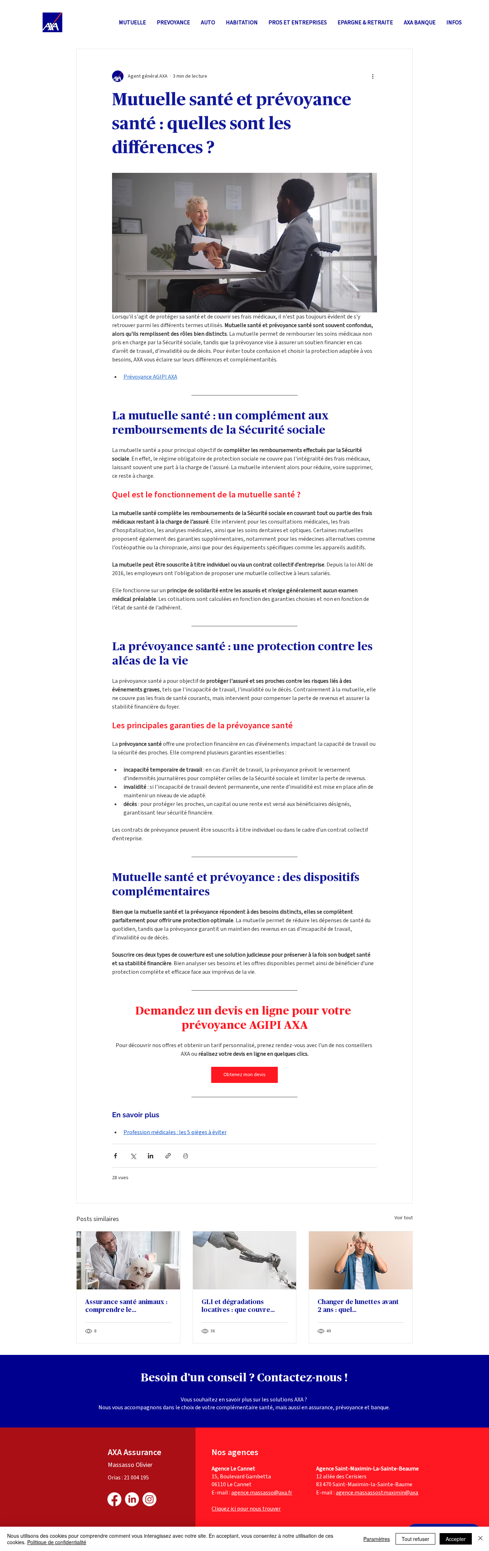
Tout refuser (415, 1538)
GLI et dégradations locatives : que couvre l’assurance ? (236, 1306)
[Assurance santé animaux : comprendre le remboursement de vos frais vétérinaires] (128, 1260)
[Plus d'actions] (372, 76)
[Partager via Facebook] (115, 1155)
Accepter (456, 1538)
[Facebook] (114, 1499)
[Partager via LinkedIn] (150, 1155)
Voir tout (403, 1217)
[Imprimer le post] (185, 1155)
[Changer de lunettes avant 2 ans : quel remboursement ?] (360, 1260)
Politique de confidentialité (56, 1542)
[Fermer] (480, 1538)
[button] (365, 22)
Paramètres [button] (376, 1538)
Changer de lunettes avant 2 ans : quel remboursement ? (358, 1306)
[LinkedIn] (132, 1499)
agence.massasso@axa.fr (261, 1493)
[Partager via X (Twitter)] (133, 1155)
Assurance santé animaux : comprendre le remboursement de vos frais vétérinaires (126, 1306)
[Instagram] (149, 1499)
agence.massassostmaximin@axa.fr (379, 1493)
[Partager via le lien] (168, 1155)
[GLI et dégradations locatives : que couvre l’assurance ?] (244, 1260)
